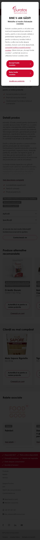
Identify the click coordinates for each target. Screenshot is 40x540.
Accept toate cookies (14, 64)
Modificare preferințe (16, 81)
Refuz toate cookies (13, 73)
